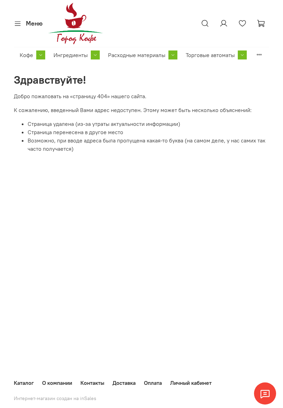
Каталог (24, 382)
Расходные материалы (136, 55)
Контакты (92, 382)
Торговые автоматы (210, 55)
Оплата (153, 382)
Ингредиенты (70, 55)
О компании (57, 382)
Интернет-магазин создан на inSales (55, 398)
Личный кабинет (191, 382)
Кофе (26, 55)
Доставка (124, 382)
